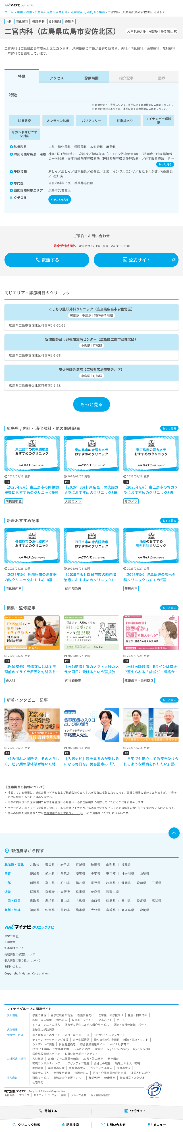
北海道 (9, 864)
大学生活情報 (81, 1039)
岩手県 (65, 864)
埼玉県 (80, 873)
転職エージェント (83, 1020)
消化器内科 (14, 588)
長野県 (95, 882)
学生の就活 (39, 1015)
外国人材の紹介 (140, 1072)
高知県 (156, 900)
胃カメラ (131, 501)
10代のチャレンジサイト (109, 1035)
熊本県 (80, 910)
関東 (7, 873)
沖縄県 (144, 910)
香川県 (126, 900)
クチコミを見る (59, 199)
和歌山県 (112, 891)
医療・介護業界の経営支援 (109, 1072)
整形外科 (131, 588)
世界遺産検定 (67, 1044)
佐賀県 (50, 910)
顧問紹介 (38, 1068)
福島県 (126, 864)
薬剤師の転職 (56, 1068)
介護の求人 (81, 1072)
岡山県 (65, 900)
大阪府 (65, 891)
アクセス (57, 78)
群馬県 (65, 873)
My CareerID (141, 1049)
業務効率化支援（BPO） (69, 1077)
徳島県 (111, 900)
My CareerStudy (118, 1049)
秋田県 (95, 864)
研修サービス (40, 1077)
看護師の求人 (77, 1068)
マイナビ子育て (119, 1044)
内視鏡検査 (14, 501)
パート (121, 1020)
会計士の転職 (102, 1063)
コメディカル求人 (101, 1068)
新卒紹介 (113, 1058)
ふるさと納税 (81, 1049)
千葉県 (95, 873)
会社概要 (9, 1095)
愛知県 (141, 882)
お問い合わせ (12, 966)
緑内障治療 (73, 588)
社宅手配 (38, 1082)
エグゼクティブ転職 (76, 1063)
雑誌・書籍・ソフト (135, 1039)
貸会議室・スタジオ (132, 1077)
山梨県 (144, 873)
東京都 (111, 873)
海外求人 (61, 1020)
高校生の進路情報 (43, 1029)
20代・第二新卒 (93, 1058)
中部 (7, 882)
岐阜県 (111, 882)
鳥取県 (35, 900)
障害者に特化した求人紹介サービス (86, 1024)
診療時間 (91, 78)
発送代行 (94, 1077)
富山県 (50, 882)
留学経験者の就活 (62, 1015)
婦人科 (10, 680)
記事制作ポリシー (15, 948)
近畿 (7, 891)
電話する (51, 259)
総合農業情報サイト (92, 1044)
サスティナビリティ (45, 1095)
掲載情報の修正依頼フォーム (62, 813)
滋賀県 (35, 891)
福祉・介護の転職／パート (130, 1024)
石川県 (65, 882)
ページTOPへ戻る (174, 833)
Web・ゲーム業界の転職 (63, 1058)
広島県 (80, 900)
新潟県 (35, 882)
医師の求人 (124, 1068)
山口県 (95, 900)
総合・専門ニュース (76, 1035)
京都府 (50, 891)
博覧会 (99, 1049)
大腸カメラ (73, 501)
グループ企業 (78, 1095)
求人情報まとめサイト (46, 1035)
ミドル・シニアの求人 (46, 1024)
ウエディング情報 (43, 1044)
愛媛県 (141, 900)
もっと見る (165, 164)
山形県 (111, 864)
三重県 (156, 882)
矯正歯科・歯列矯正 (139, 680)
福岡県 (35, 910)
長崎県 (65, 910)
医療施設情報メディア (46, 1053)
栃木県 (50, 873)
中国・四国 (12, 900)
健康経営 (109, 1077)
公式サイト (140, 259)
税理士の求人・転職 (127, 1063)
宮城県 (80, 864)
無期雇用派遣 (62, 1072)
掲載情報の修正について (19, 954)
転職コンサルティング (46, 1063)
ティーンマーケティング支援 (50, 1039)
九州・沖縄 (12, 910)
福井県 (80, 882)
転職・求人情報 (42, 1020)
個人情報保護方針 (101, 1095)
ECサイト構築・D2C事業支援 (50, 1049)
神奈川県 (127, 873)
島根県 (50, 900)
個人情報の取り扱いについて (22, 960)
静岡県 (126, 882)
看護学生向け (85, 1015)
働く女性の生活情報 (106, 1039)
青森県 (50, 864)
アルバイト (105, 1020)
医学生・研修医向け (110, 1015)
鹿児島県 (127, 910)
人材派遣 (38, 1058)
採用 (63, 1095)
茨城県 (35, 873)
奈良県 (95, 891)
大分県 (95, 910)
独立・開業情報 (137, 1015)
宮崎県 (111, 910)
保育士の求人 (40, 1072)
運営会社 (10, 936)
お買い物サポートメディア (81, 1053)
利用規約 (10, 942)
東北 (20, 864)
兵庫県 (80, 891)
